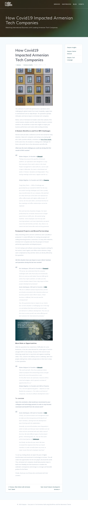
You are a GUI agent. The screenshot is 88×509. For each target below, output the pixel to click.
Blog (75, 4)
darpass (19, 65)
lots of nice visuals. (46, 139)
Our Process (66, 4)
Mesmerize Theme (65, 504)
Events (81, 4)
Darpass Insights (28, 65)
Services (57, 4)
